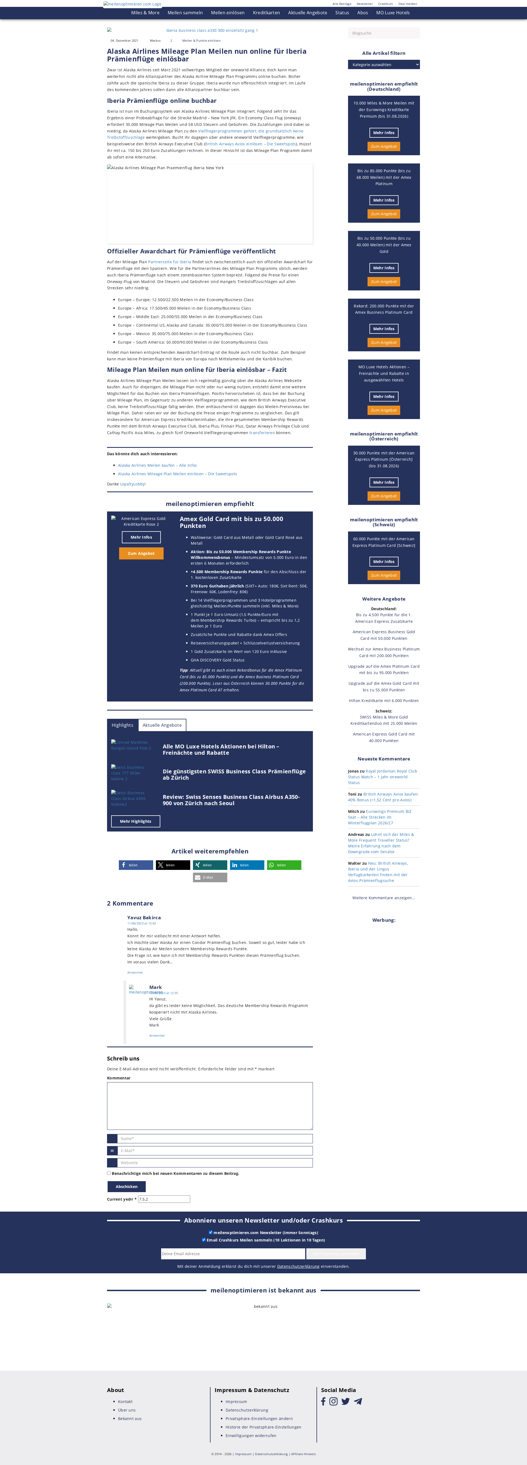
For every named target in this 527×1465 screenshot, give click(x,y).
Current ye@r (122, 1199)
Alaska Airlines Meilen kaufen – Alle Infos (157, 465)
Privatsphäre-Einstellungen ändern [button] (259, 1418)
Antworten (135, 972)
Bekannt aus (130, 1418)
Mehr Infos (141, 537)
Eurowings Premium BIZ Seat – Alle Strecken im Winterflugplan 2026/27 (380, 817)
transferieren (262, 432)
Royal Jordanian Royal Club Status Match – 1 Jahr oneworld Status (382, 776)
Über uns (127, 1410)
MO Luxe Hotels (393, 13)
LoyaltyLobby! (133, 484)
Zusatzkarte (231, 577)
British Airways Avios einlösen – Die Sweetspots (250, 143)
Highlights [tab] (122, 725)
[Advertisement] (384, 1009)
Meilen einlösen (228, 13)
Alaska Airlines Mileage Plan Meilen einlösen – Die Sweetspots (177, 473)
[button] (136, 865)
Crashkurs (385, 4)
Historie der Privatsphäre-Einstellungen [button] (264, 1427)
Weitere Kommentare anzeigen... (383, 897)
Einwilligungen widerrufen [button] (251, 1435)
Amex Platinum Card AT (201, 689)
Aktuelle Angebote (307, 13)
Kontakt (125, 1401)
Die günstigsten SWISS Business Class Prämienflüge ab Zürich (234, 774)
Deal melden (408, 4)
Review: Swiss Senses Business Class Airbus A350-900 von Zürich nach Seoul (231, 800)
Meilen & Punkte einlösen (201, 40)
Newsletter (365, 4)
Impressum (236, 1401)
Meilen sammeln (185, 13)
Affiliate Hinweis (303, 1454)
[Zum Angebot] (141, 521)
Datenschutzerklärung (298, 1266)
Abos (362, 13)
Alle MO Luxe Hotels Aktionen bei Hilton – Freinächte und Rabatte (221, 749)
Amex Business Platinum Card (272, 676)
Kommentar (119, 1078)
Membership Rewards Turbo (227, 620)
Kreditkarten (266, 13)
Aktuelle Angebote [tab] (162, 725)
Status (342, 13)
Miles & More (145, 13)
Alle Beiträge (342, 4)
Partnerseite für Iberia (169, 261)
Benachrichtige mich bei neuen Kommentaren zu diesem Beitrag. (175, 1173)
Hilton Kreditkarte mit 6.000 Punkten (384, 700)
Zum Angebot (141, 553)
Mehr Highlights (136, 821)
